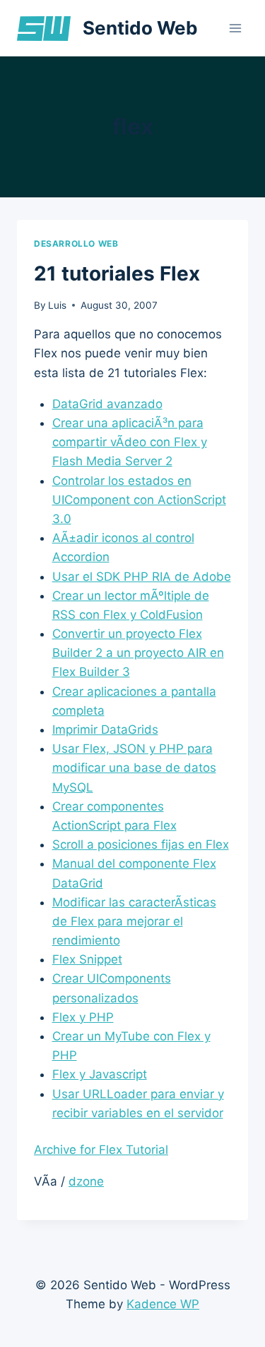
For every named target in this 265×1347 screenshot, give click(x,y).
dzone (86, 1181)
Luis (57, 305)
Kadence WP (162, 1304)
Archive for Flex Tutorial (101, 1150)
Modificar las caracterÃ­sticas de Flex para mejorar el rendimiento (134, 921)
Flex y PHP (83, 1017)
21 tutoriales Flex (117, 273)
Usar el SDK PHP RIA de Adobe (141, 577)
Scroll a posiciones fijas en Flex (140, 844)
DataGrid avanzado (107, 404)
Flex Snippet (87, 959)
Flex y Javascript (99, 1074)
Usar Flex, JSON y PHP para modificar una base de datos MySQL (134, 768)
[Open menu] (235, 28)
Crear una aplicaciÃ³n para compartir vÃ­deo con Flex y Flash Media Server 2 (129, 442)
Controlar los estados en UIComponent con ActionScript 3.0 (139, 500)
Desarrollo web (76, 243)
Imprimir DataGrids (105, 729)
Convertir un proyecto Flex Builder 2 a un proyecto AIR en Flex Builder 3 (138, 653)
